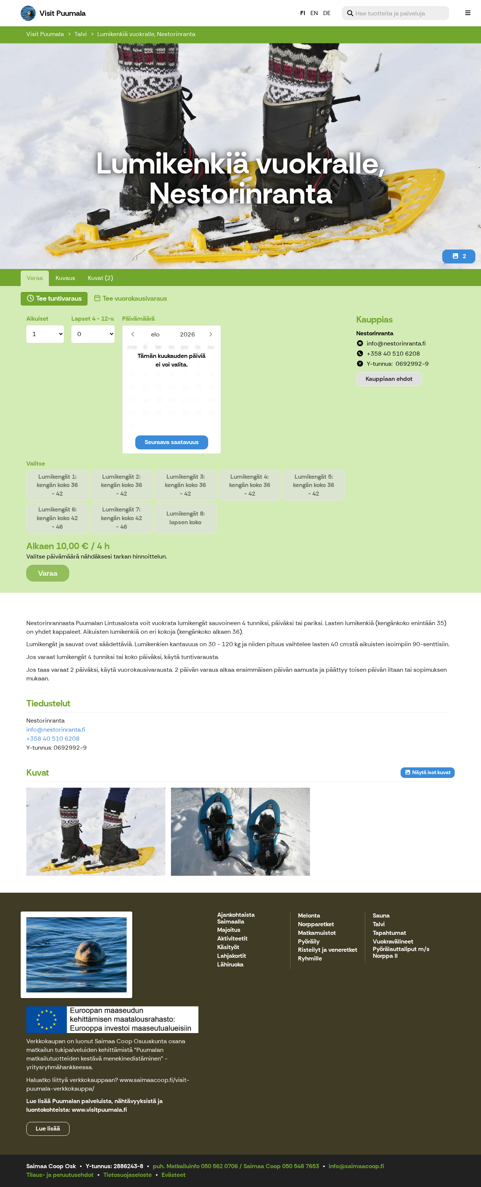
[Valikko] (467, 13)
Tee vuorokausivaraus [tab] (134, 298)
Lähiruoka (230, 964)
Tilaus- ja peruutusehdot (60, 1175)
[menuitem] (395, 13)
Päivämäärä (138, 319)
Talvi (80, 34)
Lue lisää (48, 1128)
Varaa (35, 278)
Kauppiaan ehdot (389, 379)
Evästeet (174, 1175)
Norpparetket (316, 924)
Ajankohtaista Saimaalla (236, 918)
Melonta (309, 915)
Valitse (35, 463)
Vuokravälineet (393, 941)
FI (302, 13)
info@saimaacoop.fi (356, 1166)
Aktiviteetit (232, 938)
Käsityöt (228, 947)
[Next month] (211, 334)
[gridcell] (132, 360)
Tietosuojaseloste (127, 1175)
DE (327, 13)
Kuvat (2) (100, 278)
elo (155, 334)
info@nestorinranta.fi (55, 730)
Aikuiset (37, 319)
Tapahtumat (389, 933)
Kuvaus (65, 278)
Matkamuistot (317, 933)
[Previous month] (132, 334)
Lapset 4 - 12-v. (93, 319)
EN (314, 13)
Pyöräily (309, 941)
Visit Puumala (45, 34)
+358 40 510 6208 (53, 739)
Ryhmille (310, 958)
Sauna (381, 915)
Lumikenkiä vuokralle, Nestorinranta (146, 34)
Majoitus (228, 930)
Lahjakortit (231, 956)
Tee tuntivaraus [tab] (58, 298)
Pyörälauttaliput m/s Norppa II (401, 953)
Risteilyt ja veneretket (327, 950)
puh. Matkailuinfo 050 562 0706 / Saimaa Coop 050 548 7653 (236, 1166)
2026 (187, 334)
